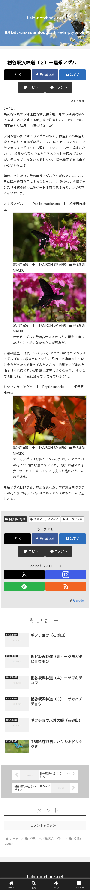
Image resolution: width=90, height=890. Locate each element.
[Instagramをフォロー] (65, 574)
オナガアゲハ (74, 519)
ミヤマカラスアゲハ (46, 519)
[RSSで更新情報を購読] (65, 586)
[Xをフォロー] (24, 574)
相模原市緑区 (17, 519)
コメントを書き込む (45, 825)
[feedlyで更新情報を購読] (24, 586)
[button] (31, 87)
